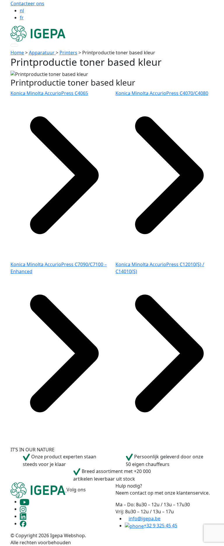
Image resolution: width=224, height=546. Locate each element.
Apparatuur (42, 52)
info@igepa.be (144, 518)
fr (22, 17)
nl (22, 10)
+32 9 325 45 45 (160, 525)
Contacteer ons (27, 3)
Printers (68, 52)
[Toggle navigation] (14, 45)
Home (17, 52)
